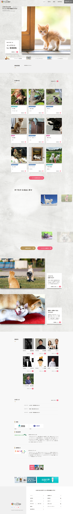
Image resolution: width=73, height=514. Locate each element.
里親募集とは (50, 495)
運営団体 (49, 498)
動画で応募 (39, 503)
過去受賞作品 (60, 1)
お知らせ (49, 500)
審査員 (54, 1)
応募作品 (49, 1)
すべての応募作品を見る (36, 177)
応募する (31, 500)
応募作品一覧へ (53, 81)
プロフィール (29, 353)
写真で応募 (32, 503)
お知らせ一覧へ (53, 400)
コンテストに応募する (45, 248)
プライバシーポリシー (51, 506)
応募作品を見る (28, 248)
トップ (44, 1)
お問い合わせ (50, 503)
